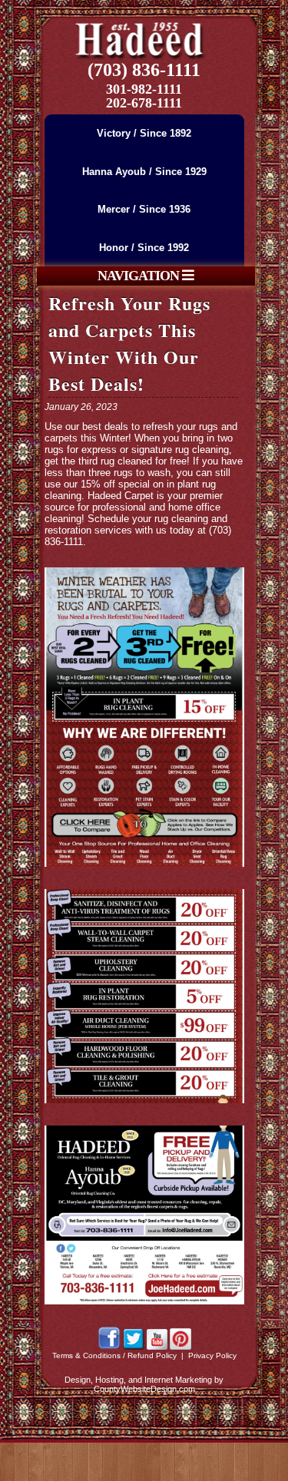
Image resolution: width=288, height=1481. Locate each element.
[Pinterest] (180, 1346)
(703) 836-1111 (144, 70)
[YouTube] (157, 1346)
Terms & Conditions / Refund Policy (114, 1355)
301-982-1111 (144, 89)
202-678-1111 (144, 103)
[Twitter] (133, 1346)
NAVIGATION (140, 275)
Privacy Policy (212, 1355)
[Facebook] (109, 1346)
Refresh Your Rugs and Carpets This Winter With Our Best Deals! (129, 343)
